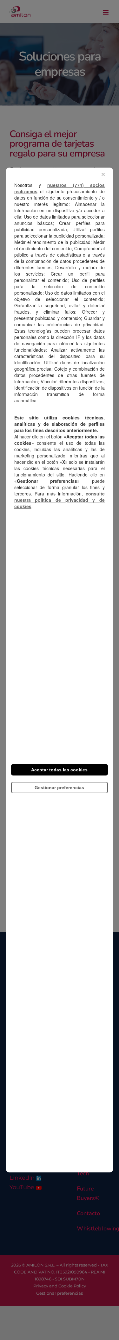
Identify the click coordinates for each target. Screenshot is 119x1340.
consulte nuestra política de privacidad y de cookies (59, 499)
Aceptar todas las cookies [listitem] (59, 769)
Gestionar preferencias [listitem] (59, 787)
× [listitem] (103, 174)
